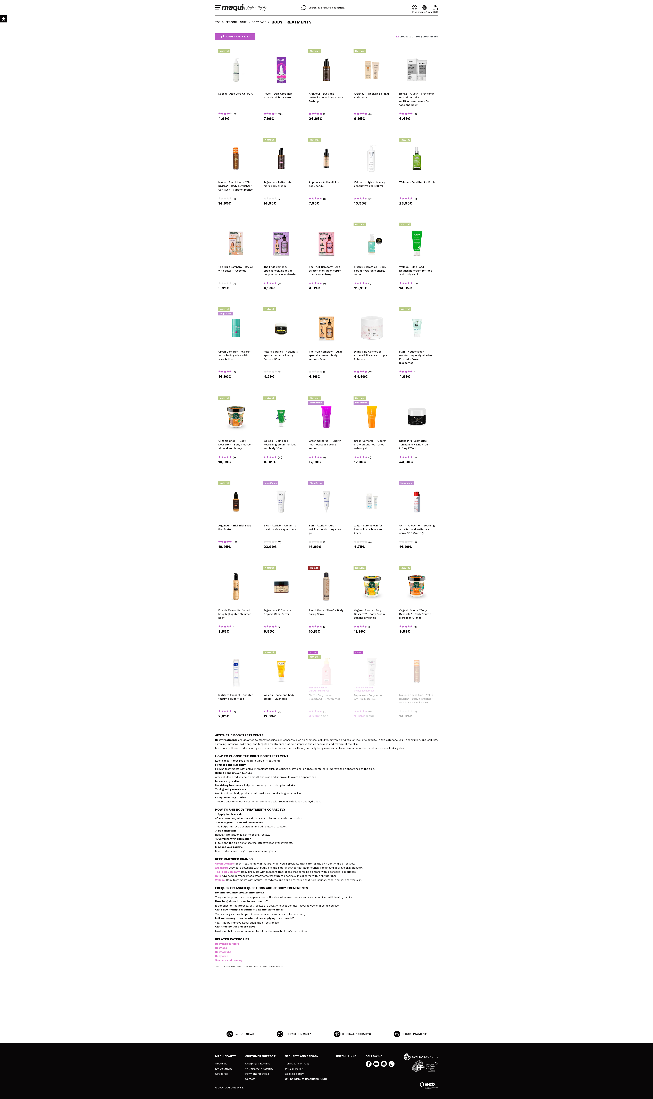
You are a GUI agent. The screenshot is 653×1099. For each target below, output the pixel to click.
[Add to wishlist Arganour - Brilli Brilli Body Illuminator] (236, 484)
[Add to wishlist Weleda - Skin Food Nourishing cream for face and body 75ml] (417, 225)
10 (322, 690)
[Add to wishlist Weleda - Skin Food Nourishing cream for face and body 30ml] (281, 399)
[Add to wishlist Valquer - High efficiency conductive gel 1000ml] (371, 140)
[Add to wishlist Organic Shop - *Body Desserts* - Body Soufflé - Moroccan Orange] (417, 568)
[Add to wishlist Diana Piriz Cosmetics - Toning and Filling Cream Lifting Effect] (417, 399)
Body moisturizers (227, 943)
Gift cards (221, 1073)
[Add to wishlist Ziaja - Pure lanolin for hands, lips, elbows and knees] (371, 484)
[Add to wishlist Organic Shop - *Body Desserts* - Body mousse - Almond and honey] (236, 399)
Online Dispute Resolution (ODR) (306, 1079)
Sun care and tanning (228, 960)
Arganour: (221, 867)
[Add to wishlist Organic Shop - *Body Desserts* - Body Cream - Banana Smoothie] (371, 568)
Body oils (221, 947)
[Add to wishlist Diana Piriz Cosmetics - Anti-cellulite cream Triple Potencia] (371, 310)
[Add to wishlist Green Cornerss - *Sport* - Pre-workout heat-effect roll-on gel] (371, 399)
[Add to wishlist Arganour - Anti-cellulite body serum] (326, 140)
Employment (223, 1068)
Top (217, 22)
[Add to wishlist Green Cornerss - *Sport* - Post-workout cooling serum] (326, 399)
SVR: (218, 875)
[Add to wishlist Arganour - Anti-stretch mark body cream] (281, 140)
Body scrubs (223, 952)
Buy (236, 124)
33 (326, 690)
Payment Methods (257, 1073)
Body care (221, 956)
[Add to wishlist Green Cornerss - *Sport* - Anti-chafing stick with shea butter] (236, 310)
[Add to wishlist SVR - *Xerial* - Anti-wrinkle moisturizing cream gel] (326, 484)
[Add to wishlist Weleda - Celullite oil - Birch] (417, 140)
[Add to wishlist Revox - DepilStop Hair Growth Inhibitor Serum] (281, 52)
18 (318, 690)
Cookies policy (294, 1073)
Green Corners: (225, 863)
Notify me (328, 722)
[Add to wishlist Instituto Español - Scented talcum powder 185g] (236, 653)
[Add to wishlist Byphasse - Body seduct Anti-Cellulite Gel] (371, 653)
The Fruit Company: (227, 871)
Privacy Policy (294, 1068)
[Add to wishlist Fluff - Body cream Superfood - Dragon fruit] (326, 653)
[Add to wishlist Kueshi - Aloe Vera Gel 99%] (236, 52)
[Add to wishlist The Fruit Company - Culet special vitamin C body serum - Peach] (326, 310)
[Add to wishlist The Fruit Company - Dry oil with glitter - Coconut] (236, 225)
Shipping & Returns (257, 1063)
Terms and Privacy (297, 1063)
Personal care (236, 22)
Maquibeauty (225, 1056)
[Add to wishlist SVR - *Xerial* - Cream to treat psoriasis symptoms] (281, 484)
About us (221, 1063)
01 (310, 690)
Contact (250, 1079)
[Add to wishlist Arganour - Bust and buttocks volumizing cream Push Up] (326, 52)
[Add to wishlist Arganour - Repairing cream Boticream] (371, 52)
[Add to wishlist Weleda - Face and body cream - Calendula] (281, 653)
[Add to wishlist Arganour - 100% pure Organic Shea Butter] (281, 568)
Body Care (259, 22)
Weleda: (220, 880)
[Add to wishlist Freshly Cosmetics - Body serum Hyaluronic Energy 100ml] (371, 225)
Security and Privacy (302, 1056)
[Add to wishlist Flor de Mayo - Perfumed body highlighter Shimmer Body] (236, 568)
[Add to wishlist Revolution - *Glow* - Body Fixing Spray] (326, 568)
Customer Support (260, 1056)
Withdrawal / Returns (259, 1068)
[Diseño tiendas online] (429, 1084)
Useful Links (346, 1056)
